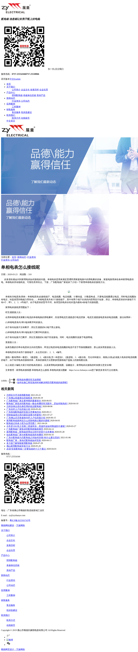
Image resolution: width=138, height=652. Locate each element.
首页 (8, 84)
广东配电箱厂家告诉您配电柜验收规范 (24, 429)
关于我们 (10, 87)
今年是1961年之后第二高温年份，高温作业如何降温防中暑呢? (36, 426)
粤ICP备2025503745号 (20, 520)
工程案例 (16, 107)
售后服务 (16, 112)
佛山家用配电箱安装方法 (18, 446)
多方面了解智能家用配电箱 (19, 443)
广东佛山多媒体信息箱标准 (19, 398)
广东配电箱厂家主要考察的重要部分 (23, 401)
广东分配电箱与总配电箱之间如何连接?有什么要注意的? (33, 437)
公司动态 (25, 101)
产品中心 (10, 92)
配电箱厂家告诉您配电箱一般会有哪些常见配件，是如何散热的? (37, 403)
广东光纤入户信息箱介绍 (18, 409)
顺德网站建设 (7, 525)
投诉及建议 (26, 112)
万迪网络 (20, 525)
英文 (13, 121)
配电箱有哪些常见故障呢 (29, 379)
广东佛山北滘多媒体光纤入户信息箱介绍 (25, 418)
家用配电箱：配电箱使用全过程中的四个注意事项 (30, 432)
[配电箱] (16, 12)
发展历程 (34, 90)
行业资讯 (16, 101)
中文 (12, 79)
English (17, 79)
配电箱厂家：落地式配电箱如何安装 (23, 440)
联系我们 (10, 115)
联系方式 (16, 118)
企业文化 (25, 90)
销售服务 (10, 109)
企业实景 (43, 90)
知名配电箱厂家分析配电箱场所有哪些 (24, 435)
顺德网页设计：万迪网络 (13, 649)
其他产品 (41, 95)
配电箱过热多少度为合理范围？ (21, 423)
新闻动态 (10, 98)
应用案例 (10, 104)
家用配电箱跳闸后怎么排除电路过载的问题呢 (28, 420)
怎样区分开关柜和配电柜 (18, 395)
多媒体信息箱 (29, 95)
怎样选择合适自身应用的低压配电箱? (24, 406)
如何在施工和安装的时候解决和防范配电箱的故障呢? (42, 382)
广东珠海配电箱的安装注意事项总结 (23, 412)
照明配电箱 (17, 95)
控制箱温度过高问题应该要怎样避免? (24, 415)
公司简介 (16, 90)
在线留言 (25, 118)
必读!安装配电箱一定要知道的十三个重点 (26, 449)
